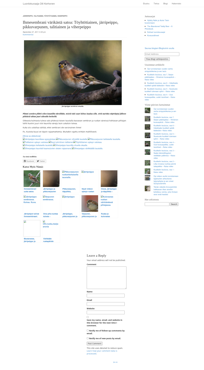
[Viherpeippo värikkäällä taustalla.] (87, 148)
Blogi (165, 3)
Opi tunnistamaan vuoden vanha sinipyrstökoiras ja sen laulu (159, 70)
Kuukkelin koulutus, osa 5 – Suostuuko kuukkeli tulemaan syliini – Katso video (161, 90)
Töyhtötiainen (50, 16)
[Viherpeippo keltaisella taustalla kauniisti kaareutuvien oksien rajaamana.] (47, 148)
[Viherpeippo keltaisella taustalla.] (38, 144)
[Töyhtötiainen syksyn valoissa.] (87, 141)
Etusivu (146, 3)
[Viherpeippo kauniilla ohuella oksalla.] (70, 144)
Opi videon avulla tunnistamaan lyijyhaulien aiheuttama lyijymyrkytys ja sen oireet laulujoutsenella (166, 180)
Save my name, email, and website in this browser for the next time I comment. (104, 323)
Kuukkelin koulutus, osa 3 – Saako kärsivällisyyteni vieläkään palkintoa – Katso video (164, 154)
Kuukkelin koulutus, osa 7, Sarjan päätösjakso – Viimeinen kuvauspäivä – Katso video (160, 77)
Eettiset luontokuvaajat (156, 32)
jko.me (115, 362)
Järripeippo (28, 16)
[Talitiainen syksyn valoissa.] (36, 141)
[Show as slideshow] (32, 135)
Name (89, 291)
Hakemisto (176, 3)
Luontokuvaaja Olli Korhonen (39, 3)
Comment (91, 264)
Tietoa (156, 3)
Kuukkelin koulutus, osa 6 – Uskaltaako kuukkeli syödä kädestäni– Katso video (161, 84)
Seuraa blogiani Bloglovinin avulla (159, 48)
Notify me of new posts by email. (105, 338)
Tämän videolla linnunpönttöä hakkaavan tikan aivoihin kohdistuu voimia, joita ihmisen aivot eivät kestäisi (166, 191)
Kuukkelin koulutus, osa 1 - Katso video (164, 170)
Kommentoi (28, 34)
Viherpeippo (62, 16)
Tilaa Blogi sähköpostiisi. (157, 59)
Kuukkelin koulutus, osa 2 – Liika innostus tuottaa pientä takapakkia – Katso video (165, 164)
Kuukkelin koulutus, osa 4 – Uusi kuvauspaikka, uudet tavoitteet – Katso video (160, 97)
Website (91, 308)
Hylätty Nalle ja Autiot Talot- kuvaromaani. (157, 21)
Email (89, 300)
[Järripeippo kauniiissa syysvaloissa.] (39, 138)
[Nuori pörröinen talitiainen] (61, 141)
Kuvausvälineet (153, 35)
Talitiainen (38, 16)
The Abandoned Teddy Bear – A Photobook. (158, 27)
